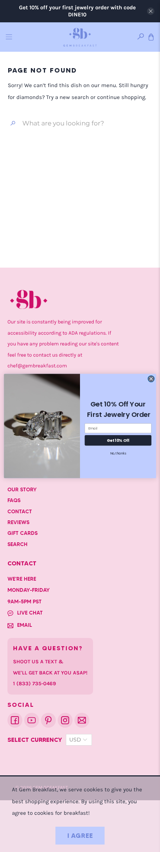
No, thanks (118, 453)
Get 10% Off (118, 440)
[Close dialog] (151, 378)
